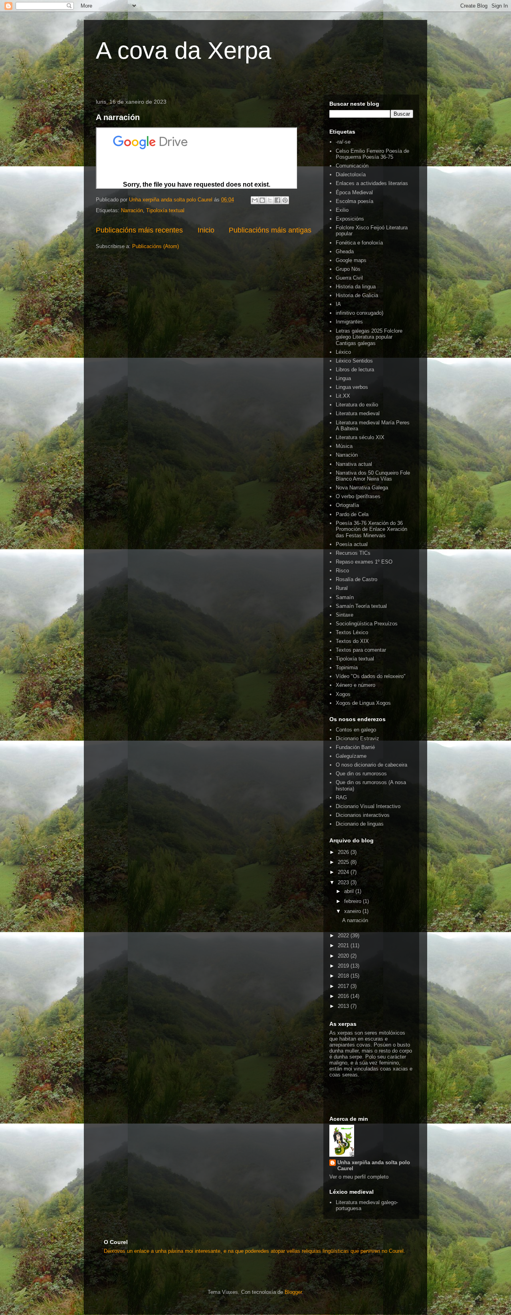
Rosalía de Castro (356, 579)
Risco (342, 571)
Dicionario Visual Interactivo (368, 806)
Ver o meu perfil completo (358, 1177)
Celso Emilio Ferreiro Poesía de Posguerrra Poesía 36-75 (372, 154)
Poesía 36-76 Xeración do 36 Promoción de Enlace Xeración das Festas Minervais (371, 529)
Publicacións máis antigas (270, 230)
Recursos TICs (353, 553)
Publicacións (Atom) (155, 246)
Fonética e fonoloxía (359, 243)
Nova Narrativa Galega (362, 488)
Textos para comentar (361, 650)
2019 (344, 966)
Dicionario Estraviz (357, 738)
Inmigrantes (349, 322)
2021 (344, 945)
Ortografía (347, 505)
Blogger (293, 1292)
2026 (344, 852)
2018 (344, 976)
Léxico (343, 352)
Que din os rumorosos (361, 774)
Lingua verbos (352, 387)
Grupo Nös (348, 269)
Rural (342, 588)
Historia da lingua (356, 287)
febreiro (353, 901)
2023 (344, 882)
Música (344, 446)
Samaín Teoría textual (361, 606)
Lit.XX (343, 396)
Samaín (345, 597)
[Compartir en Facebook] (277, 200)
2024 (344, 872)
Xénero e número (355, 685)
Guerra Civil (349, 278)
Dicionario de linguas (360, 824)
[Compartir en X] (270, 200)
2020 (344, 956)
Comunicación (352, 166)
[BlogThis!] (262, 200)
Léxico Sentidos (354, 361)
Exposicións (350, 219)
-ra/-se (343, 142)
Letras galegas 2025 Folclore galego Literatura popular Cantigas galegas (369, 337)
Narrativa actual (354, 464)
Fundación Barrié (355, 747)
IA (338, 304)
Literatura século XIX (360, 437)
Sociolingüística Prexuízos (367, 624)
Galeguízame (351, 756)
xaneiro (353, 911)
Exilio (342, 210)
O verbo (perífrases (358, 496)
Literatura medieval (358, 413)
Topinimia (347, 667)
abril (349, 891)
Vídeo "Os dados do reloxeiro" (371, 676)
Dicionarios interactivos (363, 815)
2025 (344, 862)
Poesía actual (352, 544)
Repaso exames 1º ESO (364, 562)
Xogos (343, 694)
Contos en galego (356, 730)
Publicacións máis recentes (139, 230)
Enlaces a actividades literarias (372, 183)
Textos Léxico (352, 632)
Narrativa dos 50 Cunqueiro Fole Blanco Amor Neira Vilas (373, 476)
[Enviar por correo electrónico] (255, 200)
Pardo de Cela (352, 514)
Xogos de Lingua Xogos (363, 703)
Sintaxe (344, 615)
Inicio (206, 230)
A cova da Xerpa (183, 50)
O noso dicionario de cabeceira (371, 765)
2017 (344, 986)
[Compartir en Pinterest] (285, 200)
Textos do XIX (352, 641)
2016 (344, 996)
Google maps (351, 260)
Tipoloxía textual (165, 210)
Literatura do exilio (357, 405)
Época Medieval (354, 192)
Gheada (345, 251)
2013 (344, 1006)
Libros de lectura (355, 370)
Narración (132, 210)
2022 (344, 935)
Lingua (343, 378)
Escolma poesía (354, 201)
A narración (118, 117)
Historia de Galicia (357, 295)
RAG (341, 797)
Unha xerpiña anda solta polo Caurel (373, 1165)
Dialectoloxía (351, 174)
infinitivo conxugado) (359, 313)
